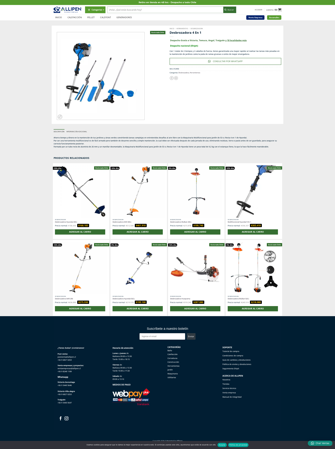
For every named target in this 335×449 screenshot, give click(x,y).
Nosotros (226, 379)
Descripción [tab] (59, 132)
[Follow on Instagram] (66, 419)
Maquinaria (173, 373)
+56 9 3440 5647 (65, 402)
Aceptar (222, 445)
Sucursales (274, 17)
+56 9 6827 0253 (65, 360)
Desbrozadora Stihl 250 (64, 299)
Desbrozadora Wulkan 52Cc (238, 299)
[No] (331, 446)
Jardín (170, 369)
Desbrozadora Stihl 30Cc (122, 222)
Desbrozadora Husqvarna (180, 299)
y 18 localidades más (236, 40)
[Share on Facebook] (172, 78)
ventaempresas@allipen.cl (69, 368)
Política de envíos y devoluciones (236, 364)
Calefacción (75, 17)
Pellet (91, 17)
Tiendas (225, 384)
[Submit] (229, 10)
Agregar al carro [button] (80, 231)
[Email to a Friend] (176, 78)
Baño (170, 350)
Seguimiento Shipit (230, 368)
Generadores (124, 17)
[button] (258, 9)
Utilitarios (172, 377)
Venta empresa (229, 392)
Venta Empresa (255, 17)
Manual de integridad (232, 397)
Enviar (191, 336)
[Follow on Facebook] (61, 419)
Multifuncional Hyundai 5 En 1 (239, 222)
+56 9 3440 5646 (65, 385)
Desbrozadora (197, 28)
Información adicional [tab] (76, 132)
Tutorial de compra (230, 351)
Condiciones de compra (232, 355)
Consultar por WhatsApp (228, 61)
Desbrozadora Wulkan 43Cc (180, 222)
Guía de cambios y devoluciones (236, 360)
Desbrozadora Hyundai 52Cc (124, 299)
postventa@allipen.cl (67, 357)
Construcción (173, 362)
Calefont (105, 17)
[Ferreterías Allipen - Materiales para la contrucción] (67, 9)
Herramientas (182, 28)
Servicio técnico (229, 388)
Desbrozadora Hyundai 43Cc (66, 222)
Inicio (58, 17)
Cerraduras (172, 358)
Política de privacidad (238, 445)
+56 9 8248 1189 (65, 371)
